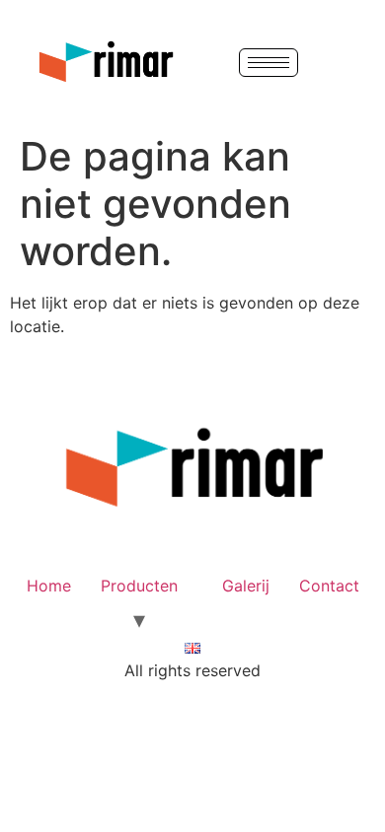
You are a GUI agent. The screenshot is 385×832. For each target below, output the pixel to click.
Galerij (246, 585)
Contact (329, 585)
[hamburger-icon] (268, 62)
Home (49, 585)
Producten (139, 585)
